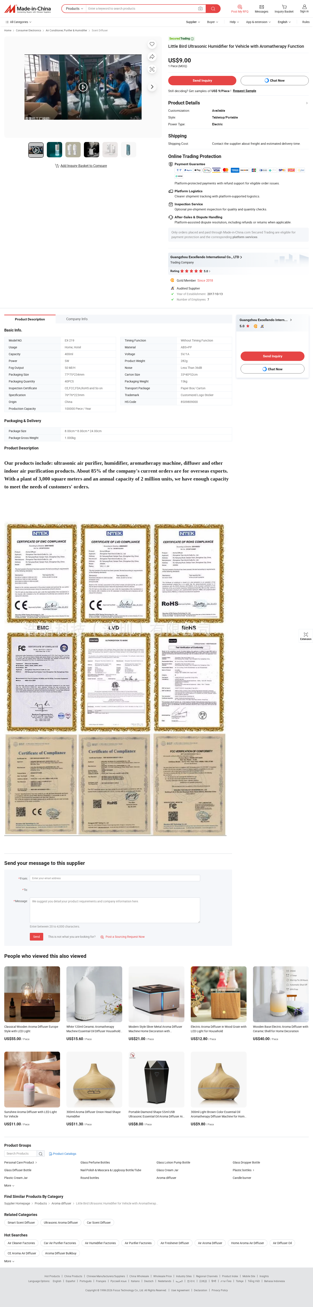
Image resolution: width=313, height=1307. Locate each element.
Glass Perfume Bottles (95, 1162)
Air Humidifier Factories (100, 1243)
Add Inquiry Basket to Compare (83, 165)
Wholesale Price (162, 1276)
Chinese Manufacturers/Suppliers (106, 1276)
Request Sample (244, 91)
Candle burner (242, 1178)
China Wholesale (139, 1276)
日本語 (203, 1281)
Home (7, 30)
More (8, 1261)
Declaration (200, 1290)
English (57, 1281)
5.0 (242, 326)
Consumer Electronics (28, 30)
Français (101, 1281)
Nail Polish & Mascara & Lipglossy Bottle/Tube (110, 1170)
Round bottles (89, 1178)
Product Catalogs (64, 1154)
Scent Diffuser (100, 30)
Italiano (135, 1281)
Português (86, 1281)
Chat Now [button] (277, 80)
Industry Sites (184, 1276)
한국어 (191, 1281)
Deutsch (149, 1281)
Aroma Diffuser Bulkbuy (60, 1253)
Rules (306, 22)
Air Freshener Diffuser (175, 1243)
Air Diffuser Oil (282, 1243)
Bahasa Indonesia (274, 1281)
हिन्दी (213, 1281)
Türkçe (239, 1281)
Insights (264, 1276)
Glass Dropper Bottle (246, 1162)
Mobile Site (249, 1276)
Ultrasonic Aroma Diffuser (61, 1222)
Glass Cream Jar (167, 1170)
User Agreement (180, 1290)
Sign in (304, 11)
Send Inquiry (202, 80)
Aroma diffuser (166, 1178)
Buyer (211, 22)
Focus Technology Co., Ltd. (128, 1290)
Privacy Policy (220, 1290)
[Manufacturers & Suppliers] (27, 8)
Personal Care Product (19, 1162)
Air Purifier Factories (138, 1243)
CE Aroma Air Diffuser (22, 1253)
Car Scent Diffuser (99, 1222)
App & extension (256, 22)
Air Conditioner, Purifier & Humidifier (66, 30)
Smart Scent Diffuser (21, 1222)
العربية (179, 1281)
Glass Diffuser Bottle (17, 1170)
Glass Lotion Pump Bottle (173, 1162)
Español (70, 1281)
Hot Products (52, 1276)
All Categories (19, 22)
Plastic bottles (242, 1170)
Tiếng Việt (254, 1281)
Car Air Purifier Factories (60, 1243)
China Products (73, 1276)
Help (233, 22)
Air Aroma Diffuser (210, 1243)
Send (36, 937)
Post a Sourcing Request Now (123, 937)
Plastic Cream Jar (16, 1178)
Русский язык (118, 1281)
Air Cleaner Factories (21, 1243)
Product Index (230, 1276)
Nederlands (164, 1281)
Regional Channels (207, 1276)
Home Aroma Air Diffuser (247, 1243)
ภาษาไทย (226, 1281)
